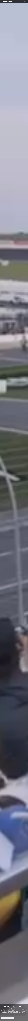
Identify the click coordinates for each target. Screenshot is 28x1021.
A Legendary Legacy (14, 1006)
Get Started (6, 1018)
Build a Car (20, 1018)
